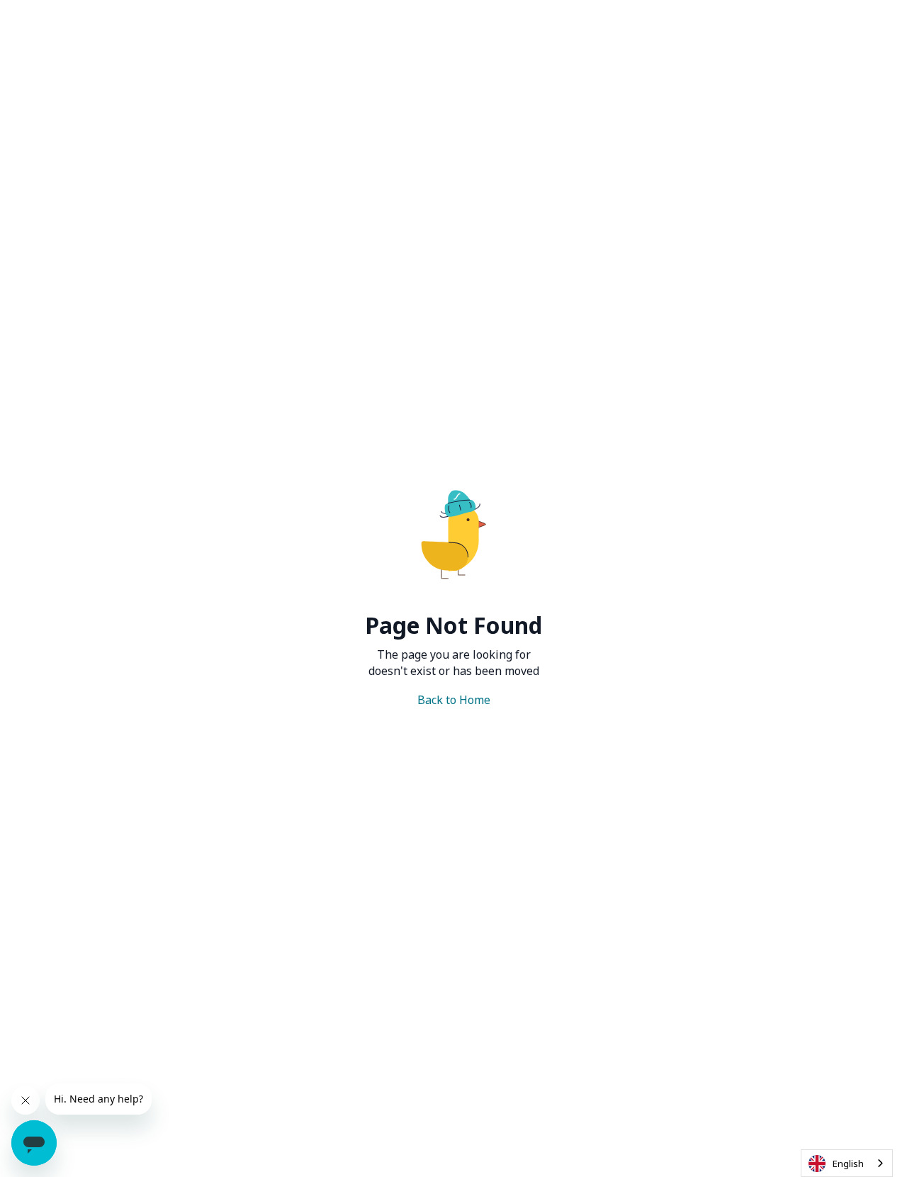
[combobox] (847, 1163)
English (848, 1163)
